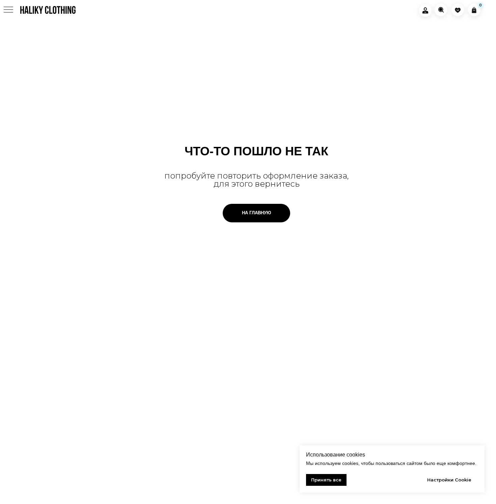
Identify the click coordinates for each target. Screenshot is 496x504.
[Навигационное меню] (8, 10)
